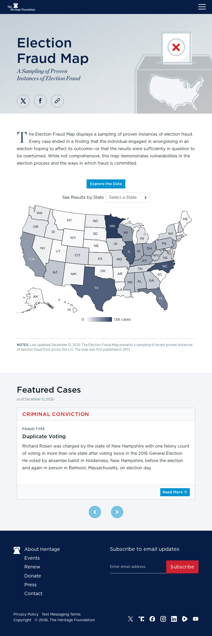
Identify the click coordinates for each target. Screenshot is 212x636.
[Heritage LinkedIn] (174, 619)
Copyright (22, 620)
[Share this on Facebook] (40, 100)
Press (30, 584)
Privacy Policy (26, 614)
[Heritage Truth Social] (141, 619)
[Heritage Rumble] (185, 619)
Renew (32, 566)
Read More (173, 492)
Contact (33, 593)
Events (32, 558)
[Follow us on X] (130, 619)
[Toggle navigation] (202, 7)
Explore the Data (106, 184)
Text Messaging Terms (61, 614)
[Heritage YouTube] (196, 619)
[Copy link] (57, 100)
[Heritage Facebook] (152, 619)
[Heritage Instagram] (163, 619)
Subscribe (182, 566)
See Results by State (83, 197)
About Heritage (42, 549)
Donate (32, 576)
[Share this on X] (23, 100)
